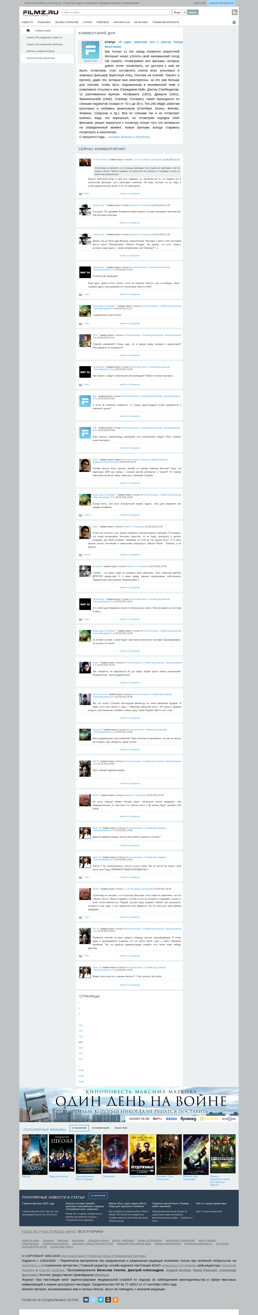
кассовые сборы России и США (92, 1243)
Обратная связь (99, 1256)
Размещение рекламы (130, 1256)
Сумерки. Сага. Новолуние (165, 1178)
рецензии (44, 22)
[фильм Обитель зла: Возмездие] (196, 1154)
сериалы (48, 1240)
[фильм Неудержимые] (142, 1154)
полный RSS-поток (34, 1246)
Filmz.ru (30, 1231)
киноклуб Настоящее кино (134, 1243)
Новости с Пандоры (140, 205)
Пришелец (109, 1176)
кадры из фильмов (150, 1240)
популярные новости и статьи (53, 1197)
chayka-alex (98, 205)
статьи (87, 22)
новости (27, 22)
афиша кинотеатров (167, 1243)
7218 (80, 1048)
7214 (80, 1025)
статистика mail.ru (61, 1246)
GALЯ (95, 761)
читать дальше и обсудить (129, 137)
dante (95, 662)
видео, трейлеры (123, 1240)
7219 (80, 1053)
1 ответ (86, 193)
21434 (81, 1070)
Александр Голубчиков (104, 306)
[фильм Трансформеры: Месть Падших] (88, 1154)
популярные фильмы (45, 1129)
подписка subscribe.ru (198, 1243)
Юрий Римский (205, 1270)
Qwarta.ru (101, 1275)
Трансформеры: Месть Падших (85, 1178)
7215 (80, 1031)
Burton (96, 795)
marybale (97, 729)
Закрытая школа (58, 1176)
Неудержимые (138, 1176)
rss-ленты (222, 1243)
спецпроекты (30, 1243)
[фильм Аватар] (35, 1154)
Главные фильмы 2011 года (38, 1203)
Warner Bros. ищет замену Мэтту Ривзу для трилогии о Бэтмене (127, 1205)
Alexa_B (97, 828)
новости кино (30, 1240)
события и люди (98, 1240)
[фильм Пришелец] (115, 1154)
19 (116, 305)
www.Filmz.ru (31, 1265)
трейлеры (102, 22)
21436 (81, 1082)
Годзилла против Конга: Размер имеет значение (170, 1205)
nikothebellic (99, 267)
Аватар (26, 1176)
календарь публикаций (180, 1240)
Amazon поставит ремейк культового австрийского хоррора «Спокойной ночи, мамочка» (84, 1206)
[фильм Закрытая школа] (61, 1154)
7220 (80, 1059)
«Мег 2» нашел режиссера (211, 1203)
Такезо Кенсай (100, 694)
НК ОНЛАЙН (141, 22)
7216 (80, 1037)
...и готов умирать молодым (146, 159)
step (95, 396)
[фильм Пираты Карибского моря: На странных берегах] (223, 1154)
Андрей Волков (178, 1270)
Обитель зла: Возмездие (190, 1178)
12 (106, 204)
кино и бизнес (207, 1240)
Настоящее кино (73, 1256)
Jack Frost (90, 60)
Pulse (95, 335)
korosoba (97, 566)
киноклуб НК (122, 22)
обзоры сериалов (66, 22)
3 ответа (86, 515)
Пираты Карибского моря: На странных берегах (220, 1180)
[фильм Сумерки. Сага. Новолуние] (169, 1154)
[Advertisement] (210, 79)
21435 (81, 1076)
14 (98, 459)
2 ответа (86, 555)
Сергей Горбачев (52, 1270)
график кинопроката (166, 22)
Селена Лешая (100, 159)
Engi (95, 459)
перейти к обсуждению (130, 193)
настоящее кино (58, 1231)
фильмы (63, 1240)
